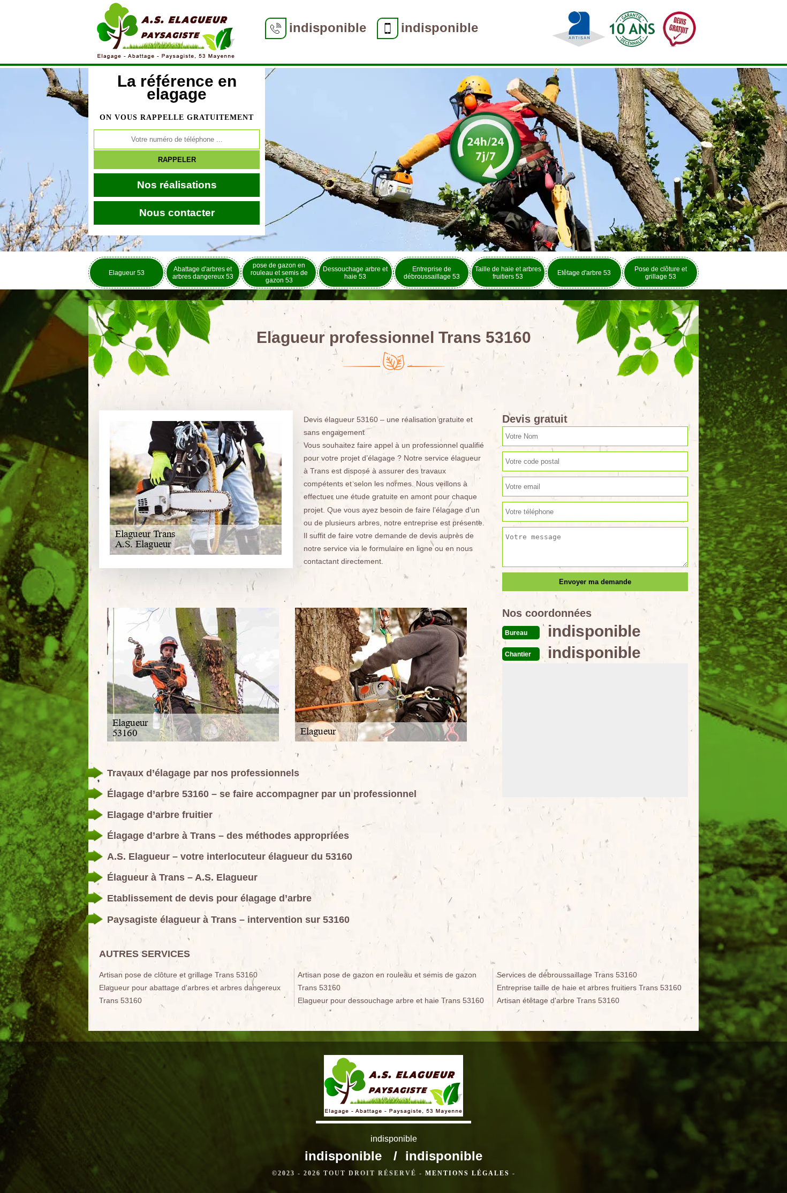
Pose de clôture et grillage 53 (660, 272)
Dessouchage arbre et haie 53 (355, 272)
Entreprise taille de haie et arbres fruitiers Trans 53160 (589, 987)
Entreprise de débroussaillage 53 (432, 272)
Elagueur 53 (127, 273)
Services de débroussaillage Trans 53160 (567, 974)
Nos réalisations (177, 184)
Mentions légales (467, 1173)
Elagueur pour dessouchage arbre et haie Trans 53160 (391, 1000)
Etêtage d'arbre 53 (584, 273)
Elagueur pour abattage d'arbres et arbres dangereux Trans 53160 (190, 994)
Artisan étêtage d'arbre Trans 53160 (558, 1000)
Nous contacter (177, 212)
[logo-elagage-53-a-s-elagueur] (166, 33)
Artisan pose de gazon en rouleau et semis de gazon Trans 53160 (387, 981)
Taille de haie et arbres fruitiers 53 (508, 272)
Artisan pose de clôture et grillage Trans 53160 (178, 974)
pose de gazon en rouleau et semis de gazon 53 (279, 273)
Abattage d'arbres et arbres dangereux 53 (202, 272)
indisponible (327, 27)
